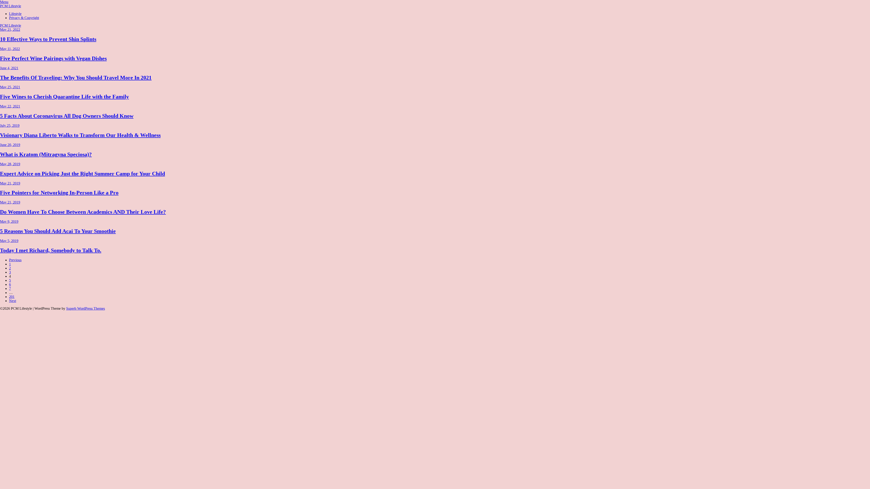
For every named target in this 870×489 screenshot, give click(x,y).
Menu (4, 2)
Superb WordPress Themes (85, 308)
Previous (15, 260)
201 (11, 297)
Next (12, 301)
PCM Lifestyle (10, 6)
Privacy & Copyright (24, 18)
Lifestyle (15, 14)
